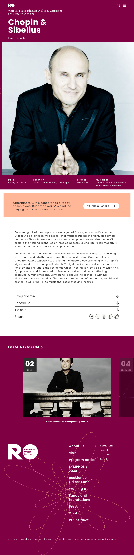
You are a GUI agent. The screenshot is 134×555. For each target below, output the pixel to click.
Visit (72, 453)
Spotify (104, 459)
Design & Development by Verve (95, 539)
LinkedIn (104, 450)
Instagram (106, 445)
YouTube (105, 454)
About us (77, 446)
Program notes (82, 460)
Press (73, 506)
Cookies (26, 539)
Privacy (12, 539)
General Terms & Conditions (53, 539)
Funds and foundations (79, 498)
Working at (78, 489)
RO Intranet (79, 520)
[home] (11, 5)
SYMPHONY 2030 (78, 469)
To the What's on (99, 206)
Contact (76, 513)
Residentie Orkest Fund (79, 480)
